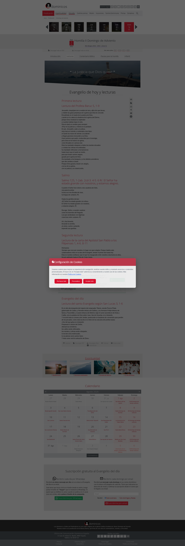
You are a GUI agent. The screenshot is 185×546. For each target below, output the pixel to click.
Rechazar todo (61, 281)
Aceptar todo (90, 281)
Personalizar (76, 281)
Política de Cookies (74, 274)
